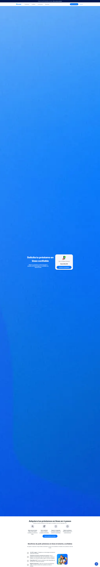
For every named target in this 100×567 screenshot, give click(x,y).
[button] (27, 4)
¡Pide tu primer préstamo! (57, 1)
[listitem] (50, 1)
